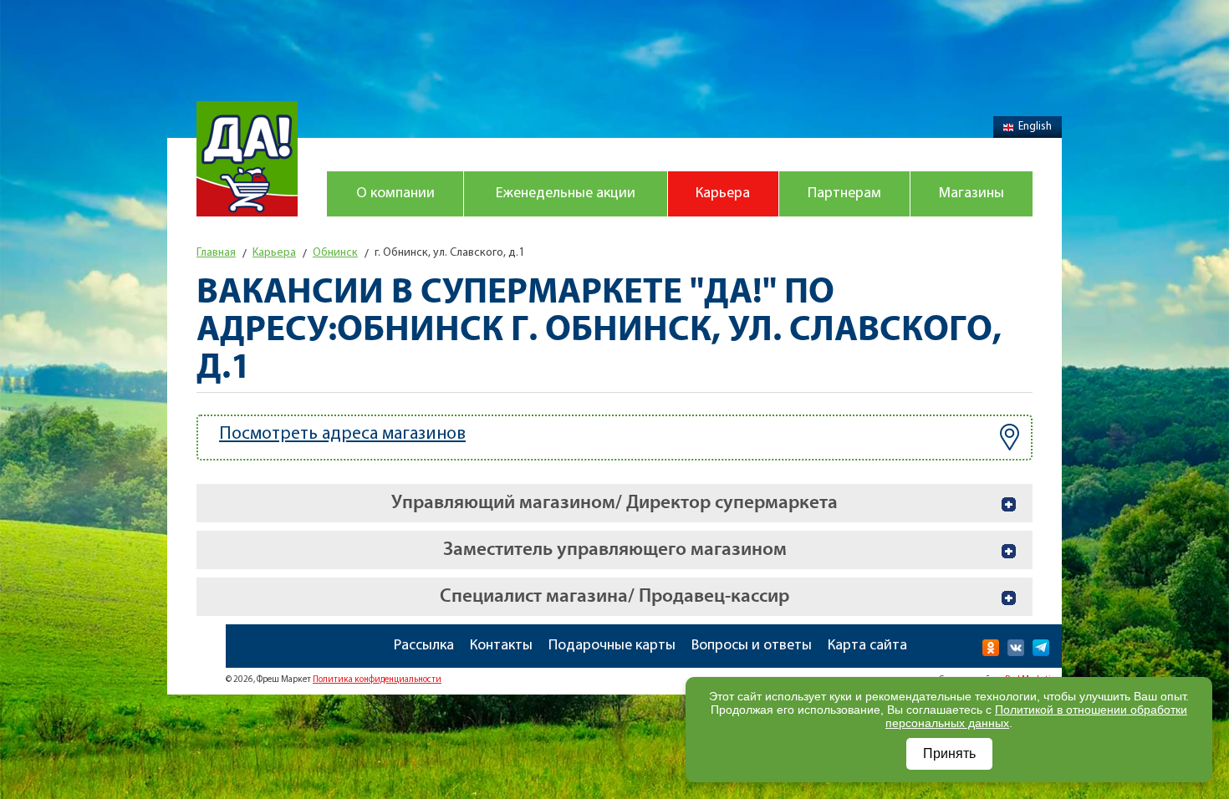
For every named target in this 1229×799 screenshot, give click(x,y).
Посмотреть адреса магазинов (342, 434)
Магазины (971, 193)
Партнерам (844, 193)
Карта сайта (867, 646)
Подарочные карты (612, 646)
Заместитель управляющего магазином (615, 549)
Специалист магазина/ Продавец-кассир (614, 596)
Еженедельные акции (565, 193)
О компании (395, 193)
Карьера (723, 193)
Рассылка (424, 646)
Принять (949, 753)
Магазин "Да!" (247, 158)
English (1035, 126)
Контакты (501, 646)
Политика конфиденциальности (377, 679)
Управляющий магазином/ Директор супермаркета (614, 502)
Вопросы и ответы (751, 646)
